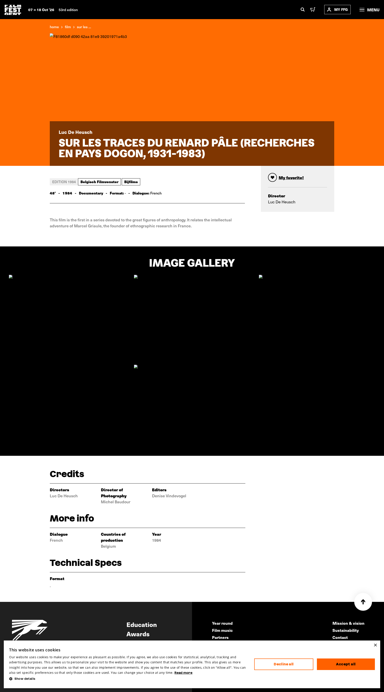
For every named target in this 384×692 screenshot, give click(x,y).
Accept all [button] (346, 664)
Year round (222, 623)
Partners (220, 637)
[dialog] (192, 664)
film (68, 26)
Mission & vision (348, 623)
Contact (340, 637)
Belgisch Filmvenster (99, 181)
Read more (183, 672)
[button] (128, 678)
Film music (222, 630)
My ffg (341, 9)
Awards (138, 633)
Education (141, 624)
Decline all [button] (284, 664)
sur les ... (84, 26)
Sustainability (345, 630)
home (54, 26)
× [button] (375, 645)
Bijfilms (131, 181)
